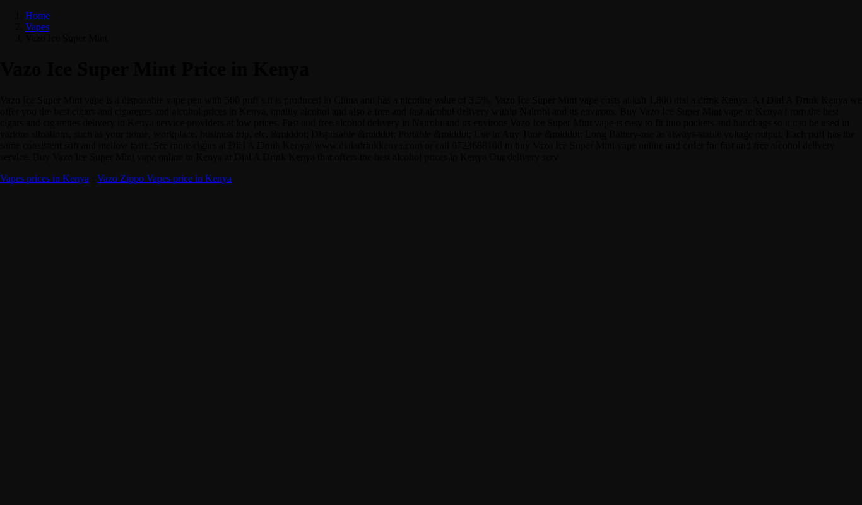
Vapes (37, 26)
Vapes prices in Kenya (44, 178)
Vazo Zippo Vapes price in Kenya (164, 178)
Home (37, 15)
